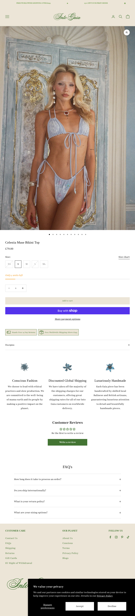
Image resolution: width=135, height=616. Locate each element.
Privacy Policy (105, 595)
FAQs (8, 543)
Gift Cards (11, 558)
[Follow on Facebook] (110, 537)
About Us (67, 538)
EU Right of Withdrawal (18, 563)
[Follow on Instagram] (116, 537)
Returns (9, 553)
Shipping (10, 548)
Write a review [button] (67, 442)
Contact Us (11, 538)
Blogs (65, 558)
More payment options (67, 319)
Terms (66, 548)
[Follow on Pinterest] (122, 537)
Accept (80, 606)
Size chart (124, 257)
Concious (67, 543)
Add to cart (67, 300)
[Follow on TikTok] (128, 537)
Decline (112, 606)
